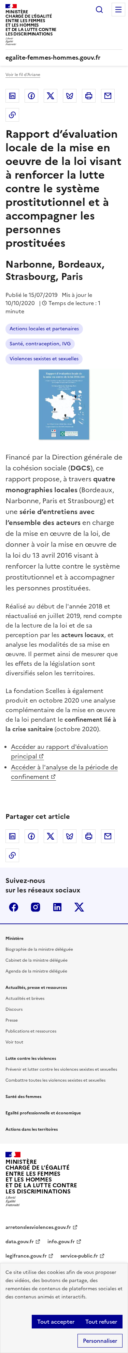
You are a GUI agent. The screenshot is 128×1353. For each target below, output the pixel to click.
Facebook (31, 96)
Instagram (35, 907)
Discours (14, 1009)
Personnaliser (100, 1341)
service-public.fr (79, 1256)
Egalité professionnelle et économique (43, 1113)
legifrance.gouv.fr (26, 1256)
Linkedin (12, 96)
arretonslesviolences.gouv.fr (38, 1227)
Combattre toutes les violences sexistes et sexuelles (55, 1080)
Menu (118, 9)
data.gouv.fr (19, 1241)
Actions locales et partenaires (44, 328)
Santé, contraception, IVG (40, 343)
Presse (11, 1020)
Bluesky (69, 96)
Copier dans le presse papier (12, 115)
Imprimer (89, 96)
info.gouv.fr (61, 1241)
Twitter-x (79, 907)
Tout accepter (55, 1322)
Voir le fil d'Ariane (22, 75)
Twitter (50, 96)
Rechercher (99, 9)
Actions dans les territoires (31, 1129)
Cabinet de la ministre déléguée (36, 960)
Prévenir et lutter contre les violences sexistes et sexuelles (61, 1069)
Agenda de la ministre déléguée (36, 971)
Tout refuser (101, 1322)
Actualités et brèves (24, 998)
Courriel (108, 96)
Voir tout (14, 1042)
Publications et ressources (30, 1031)
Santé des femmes (23, 1097)
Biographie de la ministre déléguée (39, 949)
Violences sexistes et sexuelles (44, 358)
